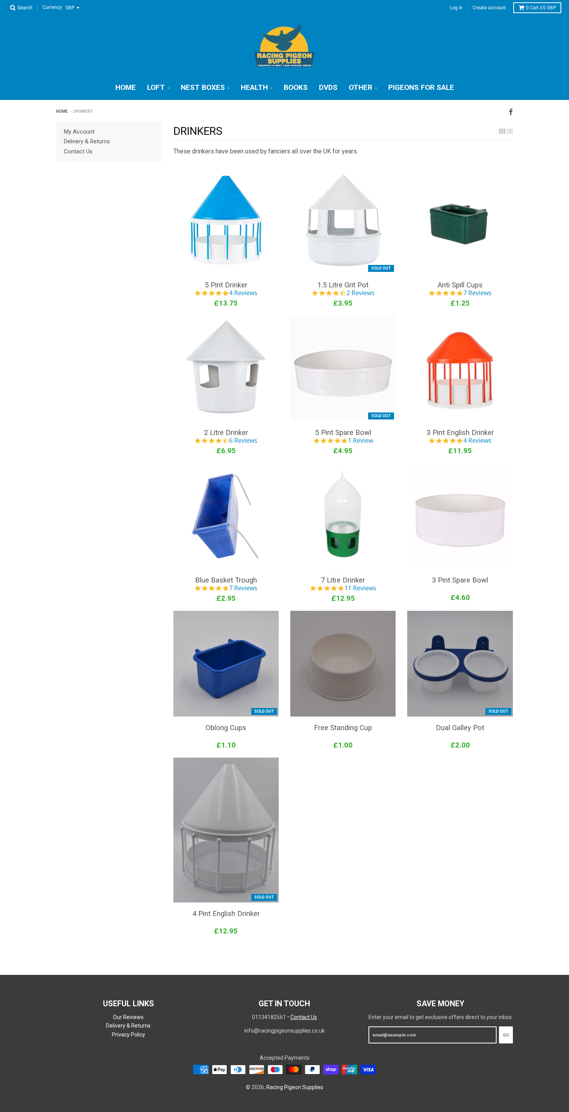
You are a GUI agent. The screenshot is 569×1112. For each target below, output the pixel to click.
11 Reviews (360, 588)
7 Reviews (477, 293)
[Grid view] (502, 131)
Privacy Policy (128, 1034)
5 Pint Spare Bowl (343, 432)
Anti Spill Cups (460, 285)
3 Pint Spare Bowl (460, 580)
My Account (79, 131)
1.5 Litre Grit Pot (342, 285)
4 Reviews (243, 293)
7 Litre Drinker (343, 580)
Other (360, 87)
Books (296, 87)
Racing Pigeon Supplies (294, 1087)
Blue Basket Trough (226, 580)
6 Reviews (243, 440)
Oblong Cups (226, 728)
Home (125, 87)
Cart (541, 7)
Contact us (78, 151)
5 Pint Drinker (226, 285)
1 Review (360, 440)
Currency (52, 7)
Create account (489, 7)
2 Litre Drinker (226, 432)
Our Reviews (128, 1017)
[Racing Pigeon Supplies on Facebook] (511, 112)
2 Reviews (360, 293)
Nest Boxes (203, 87)
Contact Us (303, 1017)
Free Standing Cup (343, 728)
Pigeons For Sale (421, 87)
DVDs (328, 87)
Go (506, 1035)
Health (254, 87)
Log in (456, 7)
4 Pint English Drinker (226, 913)
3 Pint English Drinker (460, 432)
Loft (156, 87)
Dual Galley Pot (460, 728)
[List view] (510, 131)
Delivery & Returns (87, 141)
